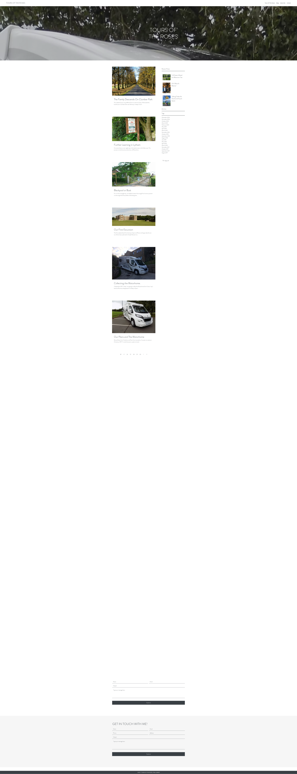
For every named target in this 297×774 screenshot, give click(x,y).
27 (130, 354)
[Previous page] (124, 354)
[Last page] (146, 354)
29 (137, 354)
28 (133, 354)
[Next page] (143, 354)
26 (127, 354)
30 (140, 354)
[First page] (120, 354)
